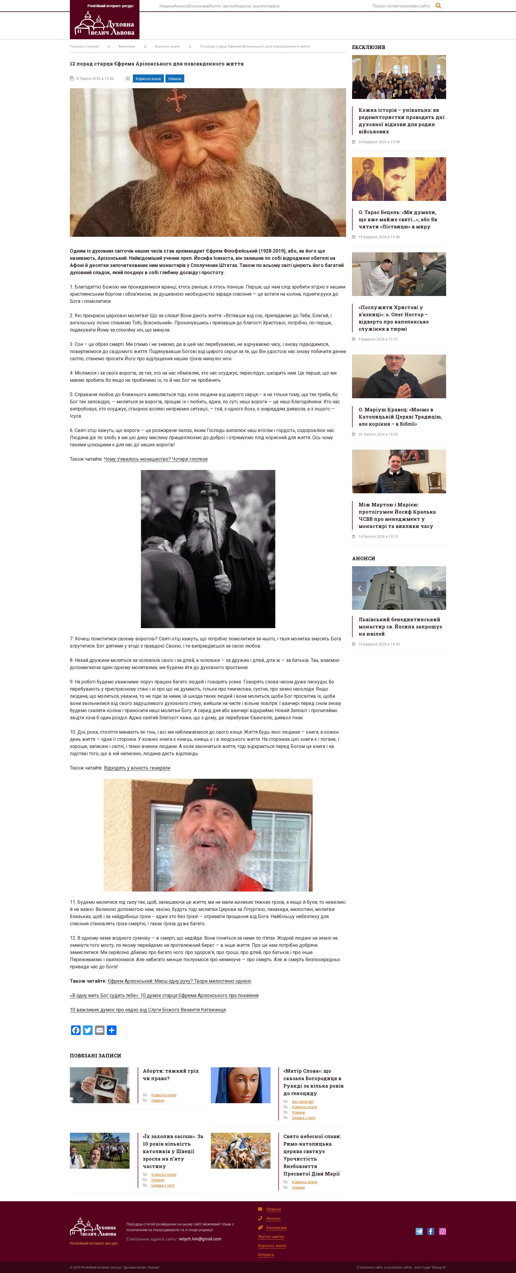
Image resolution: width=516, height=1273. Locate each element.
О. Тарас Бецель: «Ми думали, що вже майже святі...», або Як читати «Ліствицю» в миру (398, 219)
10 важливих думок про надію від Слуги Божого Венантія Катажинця (148, 1010)
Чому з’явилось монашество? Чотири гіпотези (156, 459)
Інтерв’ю (271, 6)
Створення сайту (370, 1267)
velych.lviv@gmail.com (200, 1239)
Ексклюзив (198, 6)
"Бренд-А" (438, 1267)
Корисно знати (249, 6)
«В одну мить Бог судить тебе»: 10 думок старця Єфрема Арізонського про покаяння (164, 995)
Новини (166, 6)
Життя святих (222, 6)
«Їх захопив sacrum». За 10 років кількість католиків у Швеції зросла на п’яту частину (173, 1151)
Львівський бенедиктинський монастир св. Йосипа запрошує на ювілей (400, 626)
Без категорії (303, 1102)
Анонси (181, 6)
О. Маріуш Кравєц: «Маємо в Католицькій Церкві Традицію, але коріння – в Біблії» (400, 416)
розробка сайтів (400, 1267)
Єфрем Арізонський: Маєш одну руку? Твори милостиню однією (179, 981)
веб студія (422, 1267)
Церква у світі (303, 1118)
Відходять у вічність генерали (137, 768)
